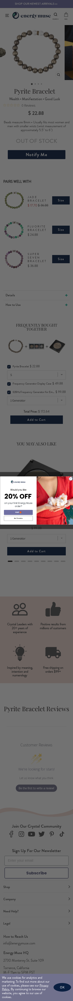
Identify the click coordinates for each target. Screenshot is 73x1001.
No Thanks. (18, 518)
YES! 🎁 (18, 512)
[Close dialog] (70, 478)
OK (62, 987)
